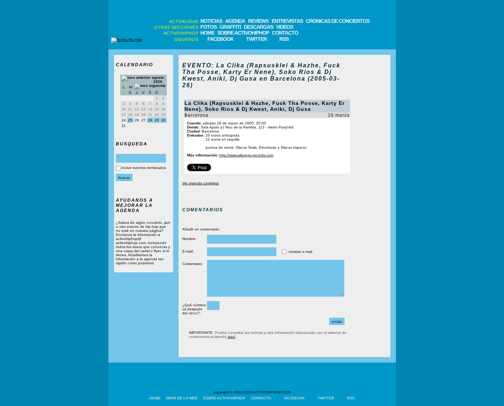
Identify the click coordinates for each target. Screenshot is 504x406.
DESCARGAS (258, 27)
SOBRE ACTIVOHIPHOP (243, 33)
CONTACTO (285, 33)
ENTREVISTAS (287, 21)
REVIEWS (258, 21)
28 (150, 120)
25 (130, 120)
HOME (207, 33)
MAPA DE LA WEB (181, 398)
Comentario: (192, 264)
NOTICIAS (211, 21)
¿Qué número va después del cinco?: (194, 309)
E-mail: (188, 251)
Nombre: (189, 239)
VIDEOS (284, 27)
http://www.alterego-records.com (246, 155)
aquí (231, 337)
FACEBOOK (220, 39)
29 (157, 120)
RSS (284, 39)
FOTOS (208, 27)
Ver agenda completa (200, 183)
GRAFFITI (230, 27)
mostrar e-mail (300, 252)
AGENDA (235, 21)
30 (163, 120)
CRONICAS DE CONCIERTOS (337, 21)
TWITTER (256, 39)
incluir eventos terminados (144, 168)
